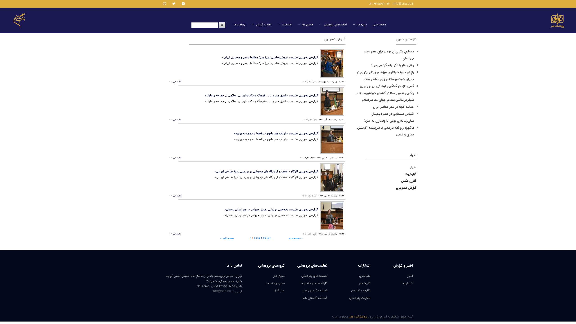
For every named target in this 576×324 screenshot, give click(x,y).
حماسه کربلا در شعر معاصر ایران (393, 106)
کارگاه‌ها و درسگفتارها (314, 283)
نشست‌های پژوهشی (314, 275)
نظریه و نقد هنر (275, 283)
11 (270, 238)
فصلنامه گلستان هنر (315, 297)
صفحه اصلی (379, 24)
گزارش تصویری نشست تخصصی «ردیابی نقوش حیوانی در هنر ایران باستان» (271, 209)
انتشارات (287, 24)
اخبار (410, 275)
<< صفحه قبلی (227, 238)
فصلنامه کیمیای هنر (315, 290)
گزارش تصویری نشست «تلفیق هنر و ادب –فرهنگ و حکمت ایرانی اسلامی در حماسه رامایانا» (261, 95)
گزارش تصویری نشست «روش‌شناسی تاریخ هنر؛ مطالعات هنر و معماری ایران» (270, 57)
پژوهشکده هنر (357, 316)
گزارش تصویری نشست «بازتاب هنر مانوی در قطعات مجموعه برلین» (276, 133)
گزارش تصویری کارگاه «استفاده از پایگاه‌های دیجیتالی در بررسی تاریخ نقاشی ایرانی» (266, 171)
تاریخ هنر (279, 275)
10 (267, 238)
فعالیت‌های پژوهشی (335, 24)
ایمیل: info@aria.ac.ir (227, 291)
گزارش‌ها (407, 283)
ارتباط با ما (239, 24)
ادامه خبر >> (175, 81)
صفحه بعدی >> (296, 238)
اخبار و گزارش (263, 24)
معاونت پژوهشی (359, 297)
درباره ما (362, 24)
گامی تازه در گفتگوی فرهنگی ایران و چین (387, 86)
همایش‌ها (307, 24)
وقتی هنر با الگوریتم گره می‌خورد (392, 65)
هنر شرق (279, 290)
